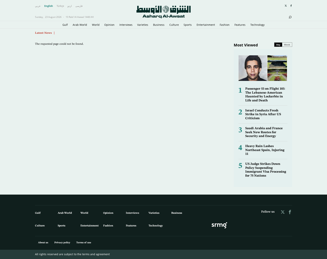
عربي (38, 6)
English (48, 6)
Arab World (80, 25)
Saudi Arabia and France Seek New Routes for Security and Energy (264, 132)
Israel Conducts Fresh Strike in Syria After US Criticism (263, 114)
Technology (257, 25)
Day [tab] (278, 44)
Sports (188, 25)
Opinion (109, 25)
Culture (174, 25)
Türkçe (60, 6)
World (96, 25)
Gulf (65, 25)
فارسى (79, 6)
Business (158, 25)
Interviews (125, 25)
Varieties (142, 25)
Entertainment (206, 25)
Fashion (225, 25)
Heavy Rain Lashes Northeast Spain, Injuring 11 (264, 150)
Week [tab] (287, 44)
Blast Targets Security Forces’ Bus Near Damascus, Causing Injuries (101, 31)
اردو (70, 6)
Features (239, 25)
